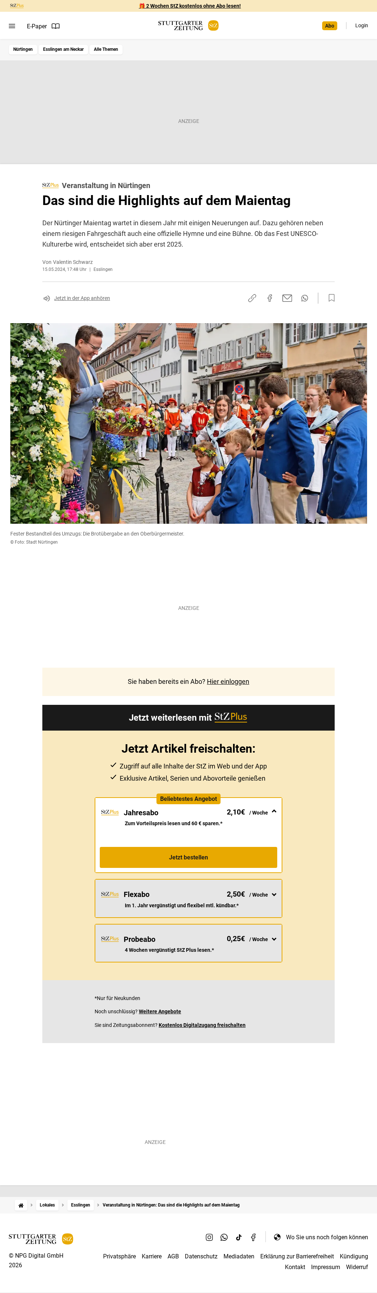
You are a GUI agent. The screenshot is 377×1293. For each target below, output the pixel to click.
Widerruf (357, 1267)
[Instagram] (209, 1237)
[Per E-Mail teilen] (287, 298)
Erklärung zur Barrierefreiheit (297, 1256)
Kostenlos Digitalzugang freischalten (202, 1025)
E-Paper (37, 26)
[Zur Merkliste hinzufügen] (329, 298)
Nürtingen (23, 49)
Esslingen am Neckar (63, 49)
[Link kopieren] (252, 298)
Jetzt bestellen (188, 857)
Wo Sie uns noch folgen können (327, 1237)
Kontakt (295, 1267)
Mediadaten (238, 1256)
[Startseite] (21, 1205)
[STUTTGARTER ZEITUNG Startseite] (188, 25)
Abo (329, 26)
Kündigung (354, 1256)
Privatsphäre (119, 1256)
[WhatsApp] (224, 1237)
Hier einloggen (228, 681)
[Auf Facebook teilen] (270, 298)
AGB (173, 1256)
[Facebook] (254, 1237)
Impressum (325, 1267)
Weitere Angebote (160, 1011)
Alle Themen (106, 49)
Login (361, 25)
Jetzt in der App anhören (82, 298)
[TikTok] (239, 1237)
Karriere (152, 1256)
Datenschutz (201, 1256)
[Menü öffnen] (12, 26)
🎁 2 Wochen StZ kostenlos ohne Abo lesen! (190, 6)
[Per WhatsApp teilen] (304, 298)
